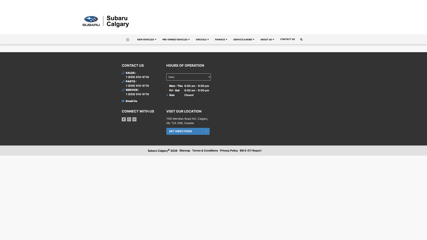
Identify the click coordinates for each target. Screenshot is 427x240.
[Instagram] (129, 119)
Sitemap (184, 150)
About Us (266, 39)
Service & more (242, 39)
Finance (220, 39)
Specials (201, 39)
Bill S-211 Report (250, 150)
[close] (302, 2)
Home (127, 39)
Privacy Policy (229, 150)
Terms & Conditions (205, 150)
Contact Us (287, 39)
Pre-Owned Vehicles (174, 39)
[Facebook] (124, 119)
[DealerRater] (134, 119)
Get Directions (180, 131)
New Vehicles (145, 39)
